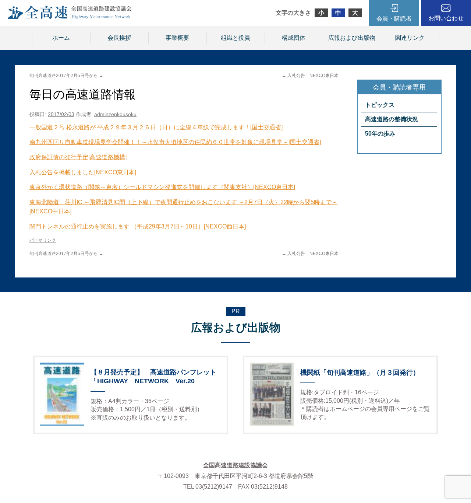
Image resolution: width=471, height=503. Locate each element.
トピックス (379, 105)
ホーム (61, 38)
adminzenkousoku (115, 114)
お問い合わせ (446, 18)
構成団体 (293, 38)
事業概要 (177, 38)
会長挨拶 (119, 38)
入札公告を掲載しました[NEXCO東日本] (82, 172)
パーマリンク (42, 240)
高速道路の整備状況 (391, 119)
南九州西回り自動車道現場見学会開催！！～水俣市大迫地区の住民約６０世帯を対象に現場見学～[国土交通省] (175, 142)
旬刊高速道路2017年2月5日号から (66, 75)
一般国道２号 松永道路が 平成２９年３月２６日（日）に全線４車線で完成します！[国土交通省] (156, 127)
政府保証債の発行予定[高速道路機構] (78, 157)
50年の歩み (380, 133)
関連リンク (410, 38)
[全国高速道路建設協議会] (69, 17)
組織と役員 (235, 38)
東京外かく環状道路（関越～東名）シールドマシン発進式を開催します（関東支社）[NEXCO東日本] (162, 187)
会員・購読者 (394, 18)
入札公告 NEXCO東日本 (310, 75)
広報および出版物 (351, 38)
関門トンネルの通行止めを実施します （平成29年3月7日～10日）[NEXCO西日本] (137, 226)
